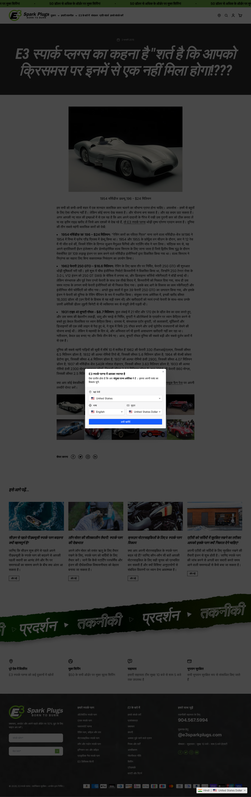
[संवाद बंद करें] (163, 372)
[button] (221, 790)
